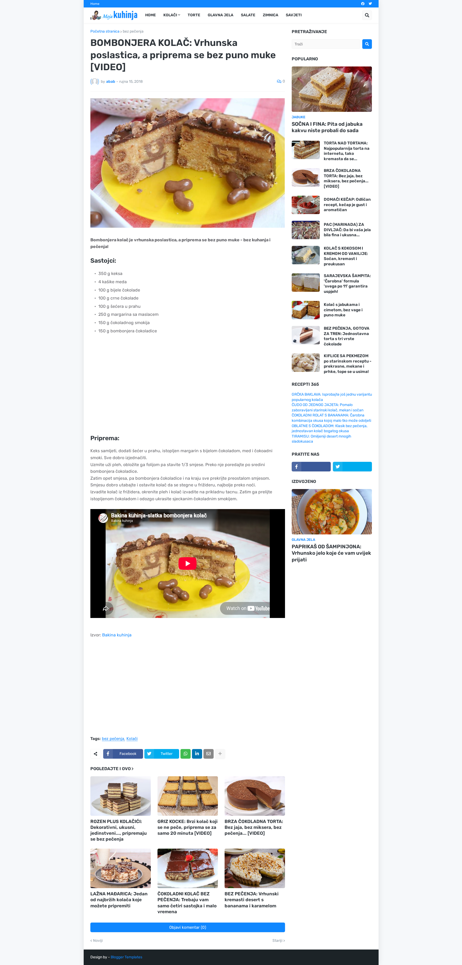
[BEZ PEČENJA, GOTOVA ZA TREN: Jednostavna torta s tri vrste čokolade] (306, 335)
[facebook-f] (311, 466)
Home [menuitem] (150, 15)
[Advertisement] (187, 387)
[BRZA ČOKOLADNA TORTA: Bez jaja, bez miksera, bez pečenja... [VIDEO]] (255, 796)
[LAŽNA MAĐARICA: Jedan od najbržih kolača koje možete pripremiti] (120, 868)
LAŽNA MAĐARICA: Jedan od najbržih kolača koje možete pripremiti (119, 899)
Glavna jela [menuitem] (220, 15)
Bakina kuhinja (117, 634)
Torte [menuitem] (194, 15)
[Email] (208, 754)
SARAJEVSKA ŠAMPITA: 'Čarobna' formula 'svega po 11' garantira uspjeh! (347, 283)
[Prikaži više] (220, 754)
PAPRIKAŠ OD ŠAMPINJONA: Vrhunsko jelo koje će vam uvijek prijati (331, 553)
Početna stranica (105, 31)
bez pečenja (133, 31)
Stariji (277, 941)
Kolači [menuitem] (170, 15)
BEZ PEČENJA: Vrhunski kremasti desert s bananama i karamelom (252, 899)
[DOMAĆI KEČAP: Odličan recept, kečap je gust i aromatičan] (306, 205)
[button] (367, 15)
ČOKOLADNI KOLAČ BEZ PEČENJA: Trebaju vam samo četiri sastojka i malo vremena (187, 902)
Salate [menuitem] (248, 15)
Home (94, 4)
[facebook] (362, 3)
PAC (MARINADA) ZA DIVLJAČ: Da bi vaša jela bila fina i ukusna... (347, 229)
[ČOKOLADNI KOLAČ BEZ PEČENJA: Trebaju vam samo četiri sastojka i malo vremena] (187, 868)
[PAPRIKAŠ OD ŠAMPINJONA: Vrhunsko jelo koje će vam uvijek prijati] (332, 511)
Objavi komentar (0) (187, 927)
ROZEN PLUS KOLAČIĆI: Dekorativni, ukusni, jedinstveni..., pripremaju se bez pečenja (118, 830)
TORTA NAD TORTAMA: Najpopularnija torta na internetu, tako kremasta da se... (346, 151)
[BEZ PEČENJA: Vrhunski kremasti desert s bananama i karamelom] (255, 868)
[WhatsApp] (185, 754)
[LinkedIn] (197, 754)
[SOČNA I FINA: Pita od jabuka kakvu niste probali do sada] (332, 89)
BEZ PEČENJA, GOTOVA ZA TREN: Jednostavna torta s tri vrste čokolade (346, 336)
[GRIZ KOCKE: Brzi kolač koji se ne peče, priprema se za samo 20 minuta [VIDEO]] (187, 796)
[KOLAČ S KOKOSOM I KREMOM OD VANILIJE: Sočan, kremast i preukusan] (306, 255)
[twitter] (370, 3)
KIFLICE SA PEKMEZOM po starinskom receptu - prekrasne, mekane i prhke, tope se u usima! (347, 363)
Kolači (132, 739)
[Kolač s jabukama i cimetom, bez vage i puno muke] (306, 310)
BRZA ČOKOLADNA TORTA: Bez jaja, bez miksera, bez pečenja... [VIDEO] (254, 827)
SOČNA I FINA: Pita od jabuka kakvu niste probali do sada (327, 127)
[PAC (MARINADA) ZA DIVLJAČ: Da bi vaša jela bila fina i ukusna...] (306, 230)
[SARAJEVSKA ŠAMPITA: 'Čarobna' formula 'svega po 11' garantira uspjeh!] (306, 282)
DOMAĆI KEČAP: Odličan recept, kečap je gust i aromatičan (347, 204)
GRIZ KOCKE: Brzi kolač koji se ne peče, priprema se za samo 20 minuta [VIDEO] (187, 827)
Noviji (98, 941)
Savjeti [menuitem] (294, 15)
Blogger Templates (126, 957)
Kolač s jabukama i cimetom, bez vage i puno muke (343, 309)
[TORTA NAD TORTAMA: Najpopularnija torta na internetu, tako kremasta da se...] (306, 150)
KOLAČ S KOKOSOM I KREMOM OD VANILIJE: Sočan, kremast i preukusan (346, 256)
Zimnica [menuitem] (270, 15)
